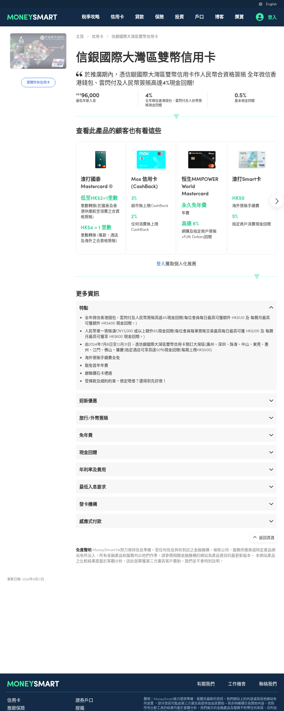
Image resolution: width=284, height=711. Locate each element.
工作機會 (237, 683)
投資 (179, 16)
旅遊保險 (16, 708)
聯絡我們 (268, 683)
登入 (272, 17)
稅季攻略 (91, 16)
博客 (219, 16)
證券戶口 (84, 700)
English (271, 3)
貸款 (139, 16)
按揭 (79, 708)
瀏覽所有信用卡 (38, 82)
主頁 (80, 36)
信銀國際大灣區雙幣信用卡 (134, 36)
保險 (159, 16)
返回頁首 (266, 537)
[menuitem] (90, 17)
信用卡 (117, 16)
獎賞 (239, 16)
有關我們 (206, 683)
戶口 (199, 16)
